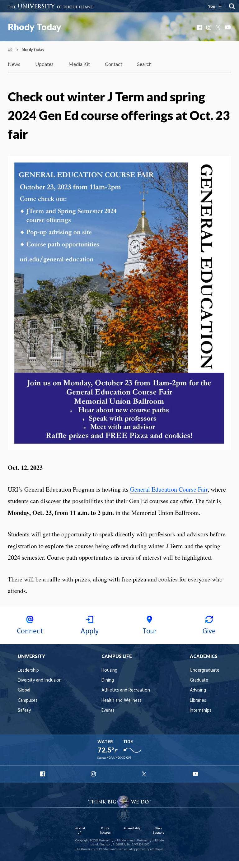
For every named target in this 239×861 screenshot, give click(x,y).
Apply (90, 631)
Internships (200, 710)
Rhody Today (34, 26)
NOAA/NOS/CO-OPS (118, 758)
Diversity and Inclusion (40, 680)
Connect (30, 631)
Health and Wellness (121, 700)
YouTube (228, 27)
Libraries (198, 700)
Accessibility (132, 828)
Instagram (209, 27)
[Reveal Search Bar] (232, 6)
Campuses (27, 700)
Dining (107, 680)
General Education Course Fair (169, 489)
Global (24, 690)
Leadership (28, 670)
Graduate (199, 680)
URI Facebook (43, 773)
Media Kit (79, 64)
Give (209, 631)
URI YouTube (196, 773)
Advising (198, 690)
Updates (44, 64)
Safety (24, 710)
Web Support (158, 830)
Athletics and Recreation (125, 690)
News (14, 64)
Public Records (105, 830)
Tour (150, 631)
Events (108, 710)
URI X (145, 773)
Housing (109, 670)
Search (144, 64)
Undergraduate (204, 670)
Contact (113, 64)
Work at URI (80, 830)
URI (10, 50)
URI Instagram (94, 773)
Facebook (200, 27)
